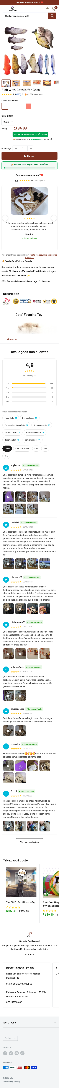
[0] (53, 9)
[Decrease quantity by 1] (15, 148)
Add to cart (29, 155)
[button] (13, 907)
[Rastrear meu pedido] (47, 8)
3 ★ (6, 456)
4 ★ (45, 448)
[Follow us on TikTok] (22, 1053)
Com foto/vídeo (22, 448)
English (8, 1038)
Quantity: (6, 148)
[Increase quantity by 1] (30, 148)
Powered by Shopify (11, 1081)
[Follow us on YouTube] (17, 1053)
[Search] (52, 16)
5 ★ (36, 448)
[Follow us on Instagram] (11, 1053)
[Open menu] (4, 9)
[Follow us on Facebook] (5, 1053)
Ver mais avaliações (29, 842)
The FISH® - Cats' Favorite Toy (21, 902)
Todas (7, 448)
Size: (7, 115)
